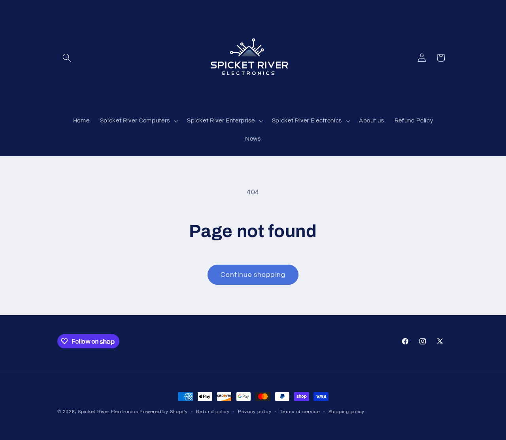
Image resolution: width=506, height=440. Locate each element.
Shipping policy (347, 411)
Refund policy (212, 411)
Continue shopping (253, 274)
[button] (66, 57)
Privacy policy (255, 411)
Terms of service (300, 411)
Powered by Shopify (164, 411)
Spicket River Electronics (108, 411)
